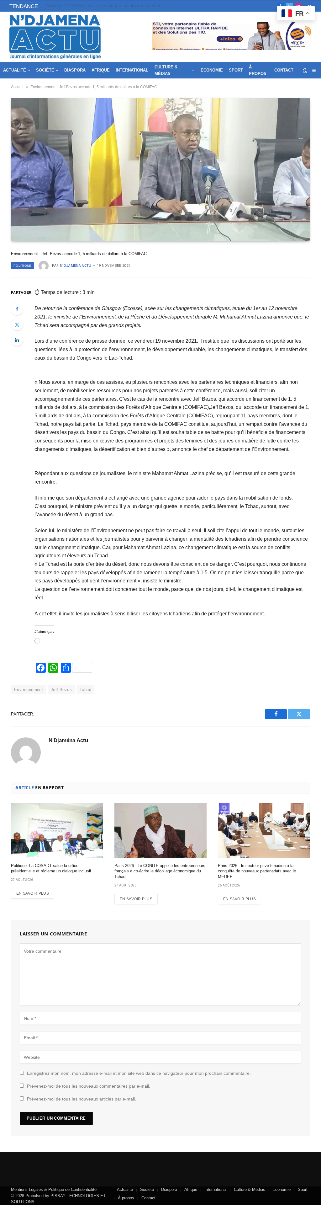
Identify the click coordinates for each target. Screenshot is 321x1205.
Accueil (17, 87)
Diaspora (75, 70)
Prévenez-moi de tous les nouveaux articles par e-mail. (81, 1098)
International (132, 70)
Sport (236, 70)
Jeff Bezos (61, 689)
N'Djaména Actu (76, 266)
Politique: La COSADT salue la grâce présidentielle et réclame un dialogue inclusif (109, 5)
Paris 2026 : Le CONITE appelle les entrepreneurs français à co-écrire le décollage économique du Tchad (159, 871)
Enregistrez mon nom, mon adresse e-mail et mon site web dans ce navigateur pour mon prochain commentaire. (139, 1073)
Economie (212, 70)
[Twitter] (17, 324)
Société (45, 70)
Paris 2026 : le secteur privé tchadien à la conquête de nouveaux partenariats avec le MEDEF (257, 871)
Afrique (101, 70)
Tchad (85, 689)
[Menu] (313, 70)
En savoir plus (32, 893)
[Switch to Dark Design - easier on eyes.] (305, 70)
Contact (283, 70)
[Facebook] (17, 309)
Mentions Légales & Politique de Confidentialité (54, 1189)
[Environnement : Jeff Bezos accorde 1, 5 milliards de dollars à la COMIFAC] (160, 169)
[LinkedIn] (17, 340)
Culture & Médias (166, 70)
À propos (257, 70)
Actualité (14, 70)
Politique (22, 265)
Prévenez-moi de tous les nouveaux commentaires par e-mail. (88, 1086)
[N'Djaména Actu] (55, 37)
